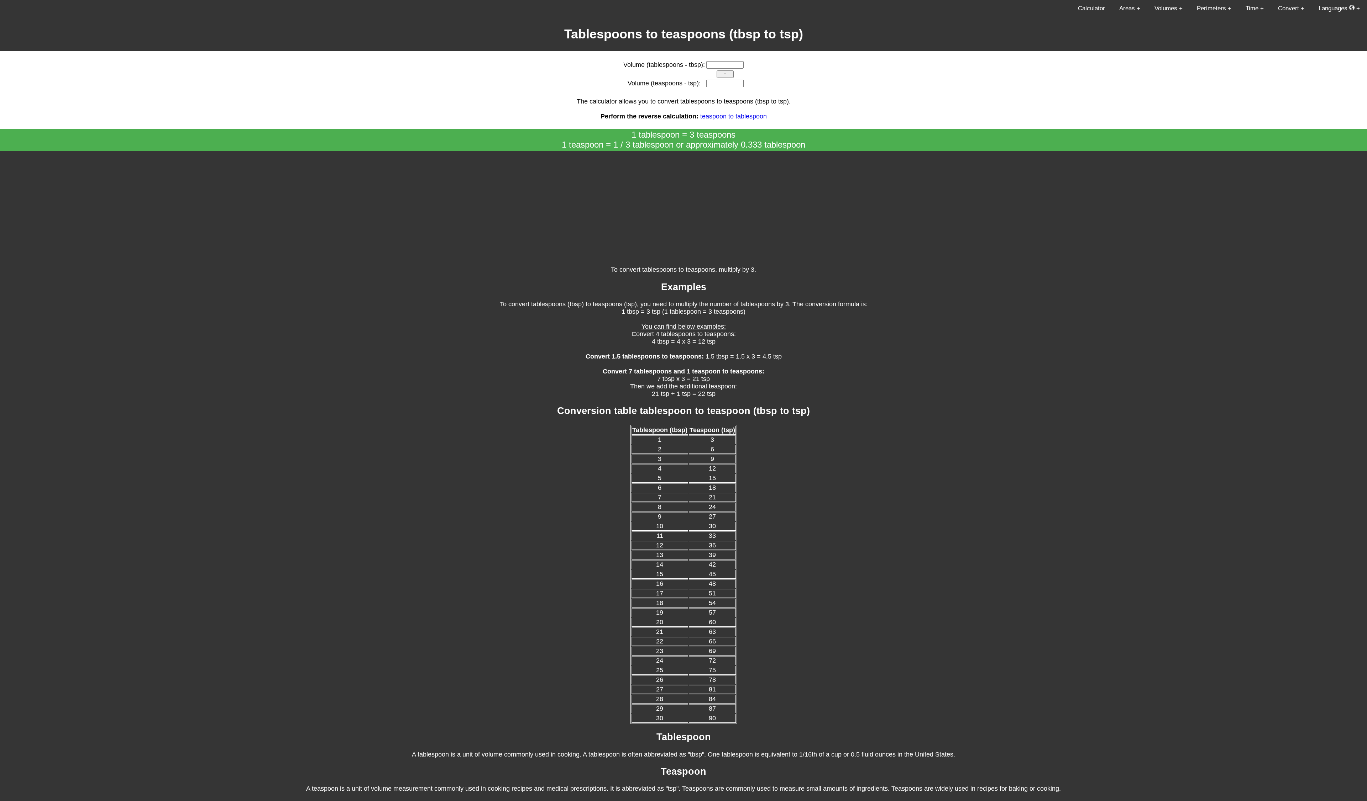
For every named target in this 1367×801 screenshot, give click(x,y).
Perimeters (1211, 8)
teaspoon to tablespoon (733, 116)
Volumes (1165, 8)
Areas (1127, 8)
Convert (1288, 8)
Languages (1334, 8)
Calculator (1091, 8)
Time (1252, 8)
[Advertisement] (683, 204)
